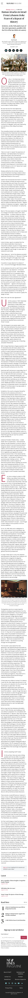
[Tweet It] (13, 50)
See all (25, 875)
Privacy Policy (8, 988)
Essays (8, 9)
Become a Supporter (20, 979)
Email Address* (5, 934)
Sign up (5, 867)
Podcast (20, 976)
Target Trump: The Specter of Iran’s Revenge (12, 894)
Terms (21, 988)
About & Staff (7, 972)
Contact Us (7, 976)
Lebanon (12, 9)
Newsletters (7, 979)
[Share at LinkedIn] (9, 50)
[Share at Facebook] (6, 50)
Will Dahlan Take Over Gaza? (8, 888)
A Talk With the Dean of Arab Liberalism (15, 920)
